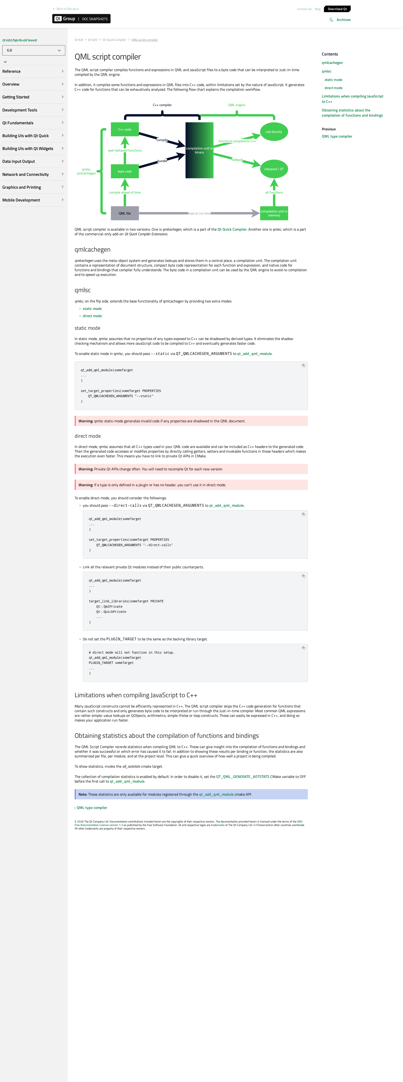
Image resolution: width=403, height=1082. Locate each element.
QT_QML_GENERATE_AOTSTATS (242, 776)
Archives (344, 19)
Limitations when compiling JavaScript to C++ (352, 98)
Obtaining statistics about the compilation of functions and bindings (352, 112)
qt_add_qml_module (254, 353)
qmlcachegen (332, 62)
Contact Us (304, 9)
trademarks (218, 825)
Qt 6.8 (79, 39)
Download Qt (337, 8)
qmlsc (326, 71)
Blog (318, 9)
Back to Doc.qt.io (68, 8)
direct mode (92, 316)
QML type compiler (92, 807)
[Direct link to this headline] (113, 250)
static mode (92, 308)
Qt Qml (92, 39)
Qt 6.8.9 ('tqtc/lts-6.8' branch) (19, 40)
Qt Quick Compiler (114, 39)
